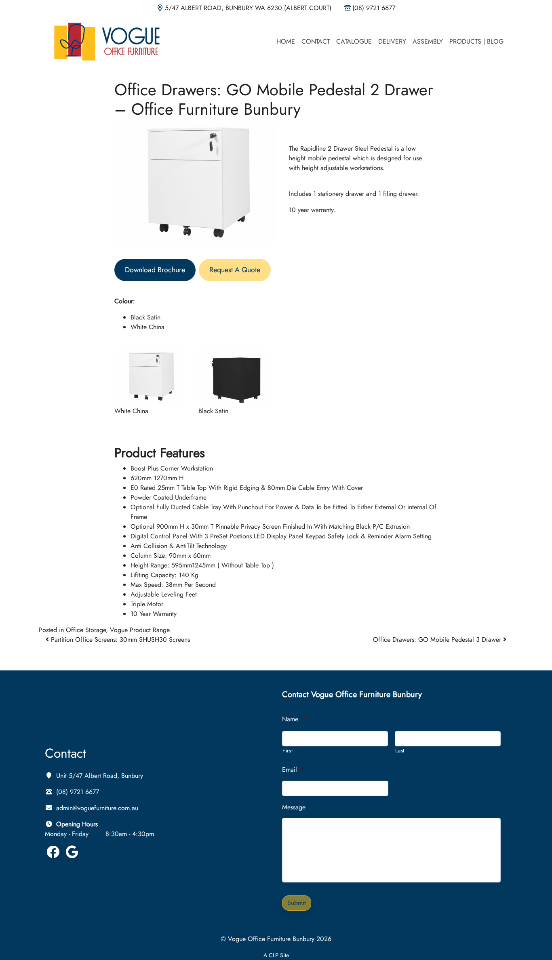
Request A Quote (234, 270)
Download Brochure (155, 270)
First (287, 750)
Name (294, 719)
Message (293, 807)
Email (293, 770)
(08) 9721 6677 (373, 8)
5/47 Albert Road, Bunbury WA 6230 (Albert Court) (248, 8)
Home (285, 41)
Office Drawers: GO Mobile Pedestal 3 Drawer (438, 639)
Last (400, 750)
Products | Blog (476, 41)
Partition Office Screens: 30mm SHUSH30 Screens (119, 639)
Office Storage (86, 629)
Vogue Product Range (140, 629)
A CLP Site (276, 955)
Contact (315, 41)
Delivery (392, 41)
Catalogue (354, 41)
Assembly (428, 41)
